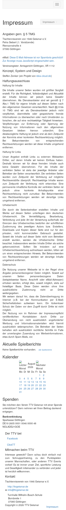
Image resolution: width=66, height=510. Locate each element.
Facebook (11, 438)
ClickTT (10, 444)
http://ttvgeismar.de (18, 486)
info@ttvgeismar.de (18, 490)
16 (44, 381)
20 (32, 385)
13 (32, 381)
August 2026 (31, 365)
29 (40, 388)
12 (28, 381)
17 (20, 385)
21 (36, 385)
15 (40, 381)
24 (20, 388)
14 (36, 381)
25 (25, 388)
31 (20, 392)
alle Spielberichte (45, 350)
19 (28, 385)
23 (44, 385)
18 (25, 385)
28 (36, 388)
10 (20, 381)
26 (28, 388)
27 (32, 388)
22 (40, 385)
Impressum (52, 506)
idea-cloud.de (43, 75)
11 (25, 381)
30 (44, 388)
